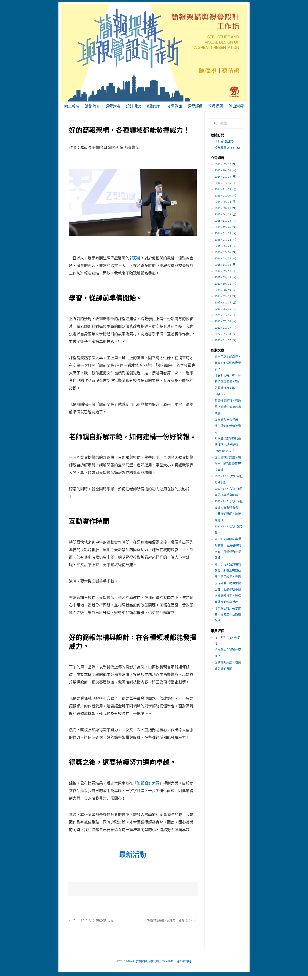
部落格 (135, 258)
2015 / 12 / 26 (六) (225, 227)
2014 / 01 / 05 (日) (225, 176)
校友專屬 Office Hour (227, 148)
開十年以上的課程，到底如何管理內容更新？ (228, 363)
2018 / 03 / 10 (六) (225, 290)
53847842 (167, 961)
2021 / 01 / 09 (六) (225, 327)
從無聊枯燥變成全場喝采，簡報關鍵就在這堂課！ (228, 464)
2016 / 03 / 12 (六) (225, 239)
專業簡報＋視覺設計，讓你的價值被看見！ (228, 426)
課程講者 (112, 107)
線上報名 (71, 107)
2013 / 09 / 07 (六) (225, 164)
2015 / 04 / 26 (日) (225, 214)
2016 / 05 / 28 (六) (225, 246)
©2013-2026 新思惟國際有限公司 (138, 961)
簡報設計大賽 (148, 784)
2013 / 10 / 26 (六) (225, 170)
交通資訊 (174, 107)
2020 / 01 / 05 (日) (225, 315)
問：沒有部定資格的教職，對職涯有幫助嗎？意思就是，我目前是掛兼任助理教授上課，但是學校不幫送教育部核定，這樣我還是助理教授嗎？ (228, 583)
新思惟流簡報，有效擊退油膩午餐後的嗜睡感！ (228, 407)
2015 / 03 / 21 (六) (225, 208)
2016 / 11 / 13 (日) (225, 265)
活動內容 (92, 107)
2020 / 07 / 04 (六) (225, 321)
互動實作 (154, 107)
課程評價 (195, 107)
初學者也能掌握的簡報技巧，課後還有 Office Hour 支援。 (228, 445)
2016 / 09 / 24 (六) (225, 258)
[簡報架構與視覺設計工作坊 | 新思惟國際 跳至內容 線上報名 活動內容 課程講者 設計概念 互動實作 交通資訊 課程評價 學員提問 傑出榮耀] (154, 53)
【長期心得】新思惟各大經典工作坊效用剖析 (228, 615)
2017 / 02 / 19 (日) (225, 271)
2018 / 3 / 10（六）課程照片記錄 (91, 920)
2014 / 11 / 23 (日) (225, 189)
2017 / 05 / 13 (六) (225, 277)
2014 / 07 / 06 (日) (225, 183)
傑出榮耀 (236, 107)
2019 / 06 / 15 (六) (225, 309)
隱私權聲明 (183, 961)
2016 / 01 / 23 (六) (225, 233)
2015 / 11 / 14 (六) (225, 221)
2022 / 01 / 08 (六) (225, 334)
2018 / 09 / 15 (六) (225, 296)
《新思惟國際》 (225, 141)
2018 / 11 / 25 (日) (225, 302)
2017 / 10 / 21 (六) (225, 283)
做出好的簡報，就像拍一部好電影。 (171, 920)
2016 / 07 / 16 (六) (225, 252)
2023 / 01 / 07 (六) (225, 340)
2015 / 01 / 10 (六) (225, 195)
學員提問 (215, 107)
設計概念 (133, 107)
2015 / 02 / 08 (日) (225, 202)
